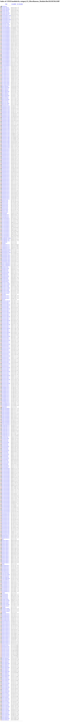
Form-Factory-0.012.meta (6, 344)
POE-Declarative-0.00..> (6, 514)
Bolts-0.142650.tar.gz (5, 88)
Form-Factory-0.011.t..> (5, 342)
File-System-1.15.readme (6, 287)
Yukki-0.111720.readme (5, 694)
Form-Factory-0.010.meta (6, 336)
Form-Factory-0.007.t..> (5, 327)
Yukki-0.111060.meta (5, 677)
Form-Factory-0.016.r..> (5, 361)
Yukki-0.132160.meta (5, 713)
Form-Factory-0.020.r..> (5, 376)
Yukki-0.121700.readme (5, 706)
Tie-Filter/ (3, 592)
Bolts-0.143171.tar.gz (5, 104)
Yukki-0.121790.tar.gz (5, 711)
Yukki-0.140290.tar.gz (5, 719)
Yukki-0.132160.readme (5, 714)
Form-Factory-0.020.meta (6, 375)
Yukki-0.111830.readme (5, 698)
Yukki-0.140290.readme (5, 718)
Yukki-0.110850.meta (5, 666)
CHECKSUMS (4, 213)
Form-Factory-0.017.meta (6, 363)
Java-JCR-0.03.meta (5, 444)
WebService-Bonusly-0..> (6, 621)
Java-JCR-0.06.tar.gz (5, 459)
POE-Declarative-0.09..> (6, 531)
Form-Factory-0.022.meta (6, 383)
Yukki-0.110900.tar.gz (5, 676)
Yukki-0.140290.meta (5, 717)
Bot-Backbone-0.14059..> (6, 125)
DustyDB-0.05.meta (5, 274)
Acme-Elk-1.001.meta (5, 11)
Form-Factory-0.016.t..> (5, 362)
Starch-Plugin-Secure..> (5, 565)
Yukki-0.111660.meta (5, 689)
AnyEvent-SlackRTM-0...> (6, 27)
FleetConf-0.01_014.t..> (5, 295)
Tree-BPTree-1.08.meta (5, 608)
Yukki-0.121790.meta (5, 709)
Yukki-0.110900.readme (5, 675)
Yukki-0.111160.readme (5, 683)
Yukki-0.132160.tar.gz (5, 715)
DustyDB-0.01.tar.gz (5, 269)
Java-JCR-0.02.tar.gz (5, 443)
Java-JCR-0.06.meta (5, 456)
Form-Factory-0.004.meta (6, 312)
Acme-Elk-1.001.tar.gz (5, 14)
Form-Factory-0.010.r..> (5, 337)
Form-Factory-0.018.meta (6, 367)
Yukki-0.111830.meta (5, 697)
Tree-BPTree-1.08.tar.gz (5, 611)
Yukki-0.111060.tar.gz (5, 680)
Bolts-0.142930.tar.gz (5, 96)
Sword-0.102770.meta (5, 573)
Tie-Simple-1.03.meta (5, 599)
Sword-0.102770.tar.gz (5, 575)
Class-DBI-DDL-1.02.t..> (6, 240)
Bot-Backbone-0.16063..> (6, 141)
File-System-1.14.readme (6, 283)
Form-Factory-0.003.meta (6, 308)
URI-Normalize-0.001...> (6, 613)
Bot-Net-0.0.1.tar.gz (5, 201)
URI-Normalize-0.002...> (6, 617)
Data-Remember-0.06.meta (6, 249)
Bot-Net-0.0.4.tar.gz (5, 209)
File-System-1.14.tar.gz (5, 285)
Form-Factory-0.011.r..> (5, 341)
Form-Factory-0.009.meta (6, 332)
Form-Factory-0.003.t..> (5, 311)
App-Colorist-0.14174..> (6, 70)
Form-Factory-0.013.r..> (5, 349)
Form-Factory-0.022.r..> (5, 384)
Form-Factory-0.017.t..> (5, 366)
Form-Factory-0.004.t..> (5, 315)
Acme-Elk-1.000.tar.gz (5, 10)
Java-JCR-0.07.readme (5, 461)
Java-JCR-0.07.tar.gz (5, 463)
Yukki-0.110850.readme (5, 667)
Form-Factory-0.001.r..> (5, 302)
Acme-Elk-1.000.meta (5, 7)
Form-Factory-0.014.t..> (5, 354)
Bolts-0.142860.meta (5, 90)
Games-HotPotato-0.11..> (6, 404)
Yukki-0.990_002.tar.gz (5, 647)
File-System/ (4, 294)
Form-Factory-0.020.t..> (5, 378)
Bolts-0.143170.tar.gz (5, 100)
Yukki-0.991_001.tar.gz (5, 649)
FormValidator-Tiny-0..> (6, 387)
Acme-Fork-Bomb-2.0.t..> (6, 22)
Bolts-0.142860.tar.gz (5, 92)
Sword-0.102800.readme (6, 578)
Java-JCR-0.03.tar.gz (5, 447)
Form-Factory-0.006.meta (6, 320)
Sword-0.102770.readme (6, 574)
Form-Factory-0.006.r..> (5, 321)
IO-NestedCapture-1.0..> (6, 425)
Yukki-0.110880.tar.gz (5, 672)
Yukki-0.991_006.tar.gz (5, 655)
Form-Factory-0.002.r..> (5, 306)
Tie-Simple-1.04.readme (5, 604)
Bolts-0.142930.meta (5, 94)
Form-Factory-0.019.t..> (5, 374)
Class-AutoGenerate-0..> (6, 218)
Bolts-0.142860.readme (5, 91)
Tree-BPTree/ (4, 612)
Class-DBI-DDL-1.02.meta (6, 238)
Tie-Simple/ (3, 607)
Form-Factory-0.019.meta (6, 371)
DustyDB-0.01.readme (5, 268)
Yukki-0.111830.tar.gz (5, 700)
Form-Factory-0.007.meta (6, 324)
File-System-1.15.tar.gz (5, 289)
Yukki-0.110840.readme (5, 663)
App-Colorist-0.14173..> (6, 66)
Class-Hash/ (4, 243)
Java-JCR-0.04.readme (5, 450)
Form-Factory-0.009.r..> (5, 333)
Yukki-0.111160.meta (5, 681)
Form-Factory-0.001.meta (6, 300)
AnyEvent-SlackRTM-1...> (6, 50)
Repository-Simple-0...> (5, 540)
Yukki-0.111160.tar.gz (5, 684)
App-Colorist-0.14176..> (6, 74)
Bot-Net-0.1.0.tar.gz (5, 211)
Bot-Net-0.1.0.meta (5, 210)
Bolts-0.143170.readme (5, 99)
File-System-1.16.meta (5, 290)
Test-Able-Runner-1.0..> (6, 582)
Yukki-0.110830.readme (5, 659)
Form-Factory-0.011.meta (6, 340)
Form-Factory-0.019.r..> (5, 372)
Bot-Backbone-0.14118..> (6, 129)
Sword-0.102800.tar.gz (5, 579)
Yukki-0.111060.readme (5, 679)
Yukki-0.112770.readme (5, 702)
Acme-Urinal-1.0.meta (5, 23)
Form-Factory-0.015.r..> (5, 357)
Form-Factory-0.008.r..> (5, 329)
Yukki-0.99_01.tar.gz (5, 645)
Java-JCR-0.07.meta (5, 460)
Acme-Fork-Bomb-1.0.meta (6, 15)
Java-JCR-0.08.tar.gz (5, 467)
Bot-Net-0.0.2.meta (5, 202)
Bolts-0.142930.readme (5, 95)
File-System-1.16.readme (6, 291)
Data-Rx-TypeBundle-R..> (6, 264)
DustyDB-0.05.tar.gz (5, 277)
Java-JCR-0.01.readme (5, 438)
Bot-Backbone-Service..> (6, 149)
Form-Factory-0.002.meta (6, 304)
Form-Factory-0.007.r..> (5, 325)
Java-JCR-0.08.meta (5, 464)
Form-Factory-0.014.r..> (5, 353)
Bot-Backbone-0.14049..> (6, 121)
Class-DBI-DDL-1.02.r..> (6, 239)
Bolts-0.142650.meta (5, 86)
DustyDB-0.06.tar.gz (5, 281)
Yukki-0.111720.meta (5, 693)
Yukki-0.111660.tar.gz (5, 692)
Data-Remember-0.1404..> (6, 255)
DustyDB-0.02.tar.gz (5, 273)
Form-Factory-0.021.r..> (5, 380)
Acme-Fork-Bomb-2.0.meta (6, 19)
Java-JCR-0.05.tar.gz (5, 455)
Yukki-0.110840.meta (5, 662)
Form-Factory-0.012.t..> (5, 346)
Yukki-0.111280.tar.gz (5, 688)
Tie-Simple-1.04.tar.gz (5, 605)
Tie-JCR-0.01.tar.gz (5, 595)
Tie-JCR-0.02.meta (5, 596)
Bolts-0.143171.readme (5, 103)
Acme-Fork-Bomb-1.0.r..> (6, 16)
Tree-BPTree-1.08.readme (6, 609)
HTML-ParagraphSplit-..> (6, 408)
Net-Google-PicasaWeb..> (6, 468)
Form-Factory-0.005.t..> (5, 319)
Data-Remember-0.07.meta (6, 252)
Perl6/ (3, 539)
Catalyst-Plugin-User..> (5, 214)
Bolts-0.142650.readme (5, 87)
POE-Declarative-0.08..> (6, 528)
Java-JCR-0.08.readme (5, 465)
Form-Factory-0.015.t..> (5, 358)
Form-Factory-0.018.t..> (5, 370)
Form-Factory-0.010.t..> (5, 338)
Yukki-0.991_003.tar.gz (5, 651)
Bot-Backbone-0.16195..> (6, 145)
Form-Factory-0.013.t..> (5, 350)
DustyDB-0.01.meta (5, 266)
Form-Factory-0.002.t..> (5, 307)
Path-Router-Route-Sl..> (6, 535)
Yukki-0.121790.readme (5, 710)
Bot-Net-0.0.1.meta (5, 200)
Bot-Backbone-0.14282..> (6, 137)
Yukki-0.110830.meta (5, 658)
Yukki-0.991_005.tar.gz (5, 654)
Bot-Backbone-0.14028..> (6, 117)
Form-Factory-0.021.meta (6, 379)
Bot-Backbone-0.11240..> (6, 109)
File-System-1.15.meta (5, 286)
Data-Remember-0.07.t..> (6, 253)
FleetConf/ (3, 299)
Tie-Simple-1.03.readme (5, 600)
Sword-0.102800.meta (5, 577)
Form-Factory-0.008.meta (6, 328)
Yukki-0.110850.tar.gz (5, 668)
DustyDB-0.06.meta (5, 278)
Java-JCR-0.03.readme (5, 446)
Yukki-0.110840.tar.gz (5, 664)
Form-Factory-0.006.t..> (5, 323)
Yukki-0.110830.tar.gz (5, 660)
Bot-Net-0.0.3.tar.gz (5, 206)
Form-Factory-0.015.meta (6, 355)
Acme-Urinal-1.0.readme (6, 24)
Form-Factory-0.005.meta (6, 316)
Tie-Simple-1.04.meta (5, 603)
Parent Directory (4, 6)
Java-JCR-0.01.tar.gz (5, 439)
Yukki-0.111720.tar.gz (5, 696)
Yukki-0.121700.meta (5, 705)
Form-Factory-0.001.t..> (5, 303)
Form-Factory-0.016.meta (6, 359)
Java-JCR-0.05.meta (5, 452)
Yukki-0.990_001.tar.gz (5, 646)
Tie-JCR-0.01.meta (5, 594)
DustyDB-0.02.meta (5, 270)
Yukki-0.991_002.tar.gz (5, 650)
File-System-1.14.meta (5, 282)
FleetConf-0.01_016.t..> (5, 298)
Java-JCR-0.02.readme (5, 442)
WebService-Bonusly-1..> (6, 637)
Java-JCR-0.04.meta (5, 448)
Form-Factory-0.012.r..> (5, 345)
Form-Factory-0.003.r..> (5, 310)
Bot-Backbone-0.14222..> (6, 133)
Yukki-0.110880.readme (5, 671)
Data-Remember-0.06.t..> (6, 251)
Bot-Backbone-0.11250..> (6, 113)
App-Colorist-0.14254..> (6, 78)
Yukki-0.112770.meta (5, 701)
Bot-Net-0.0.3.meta (5, 205)
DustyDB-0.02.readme (5, 272)
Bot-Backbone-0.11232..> (6, 105)
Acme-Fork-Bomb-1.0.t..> (6, 18)
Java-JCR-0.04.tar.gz (5, 451)
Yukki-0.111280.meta (5, 685)
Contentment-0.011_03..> (6, 244)
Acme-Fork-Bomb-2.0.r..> (6, 20)
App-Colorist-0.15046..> (6, 82)
